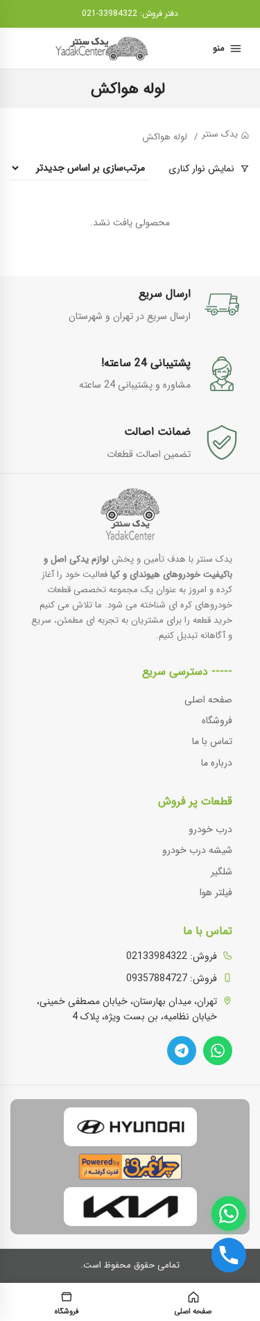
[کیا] (130, 1206)
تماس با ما (212, 741)
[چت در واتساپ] (228, 1213)
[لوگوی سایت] (103, 48)
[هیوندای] (130, 1126)
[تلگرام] (181, 1050)
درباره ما (216, 762)
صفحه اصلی (208, 699)
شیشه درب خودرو (197, 850)
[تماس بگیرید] (228, 1255)
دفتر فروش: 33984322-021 (130, 13)
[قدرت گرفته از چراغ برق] (130, 1167)
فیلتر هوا (216, 892)
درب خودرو (210, 829)
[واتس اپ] (217, 1050)
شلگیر (221, 871)
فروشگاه (217, 720)
